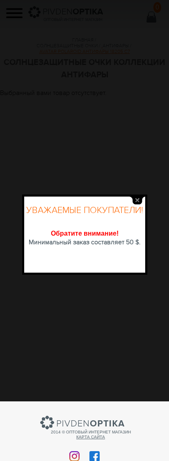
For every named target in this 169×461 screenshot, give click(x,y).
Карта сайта (90, 437)
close (137, 200)
